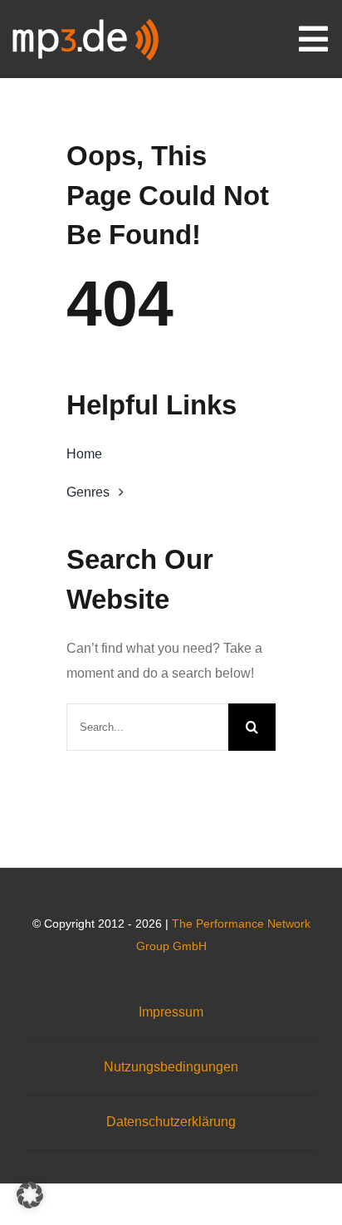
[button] (30, 1195)
